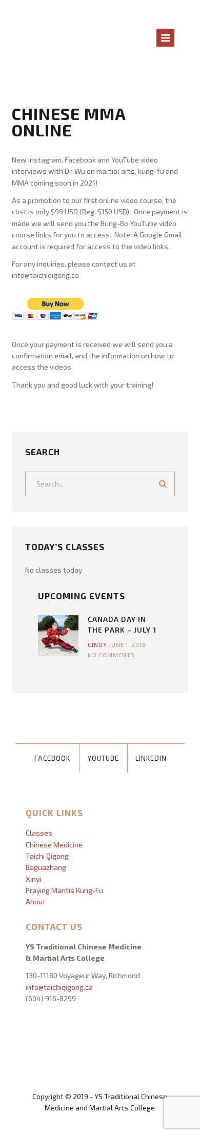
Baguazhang (46, 867)
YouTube (103, 758)
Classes (39, 832)
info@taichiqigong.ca (59, 987)
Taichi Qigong (47, 856)
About (36, 901)
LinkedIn (151, 758)
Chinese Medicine (54, 844)
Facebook (52, 758)
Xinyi (33, 879)
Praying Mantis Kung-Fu (64, 890)
